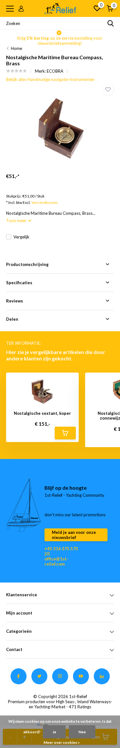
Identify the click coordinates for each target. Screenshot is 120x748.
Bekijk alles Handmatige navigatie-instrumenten (50, 79)
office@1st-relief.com (56, 561)
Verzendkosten (44, 202)
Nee (82, 731)
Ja (54, 731)
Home (16, 48)
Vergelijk (21, 236)
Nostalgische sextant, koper (42, 413)
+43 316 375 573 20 (61, 551)
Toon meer (17, 220)
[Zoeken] (111, 23)
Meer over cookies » (62, 742)
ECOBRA (55, 71)
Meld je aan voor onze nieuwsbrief (74, 535)
